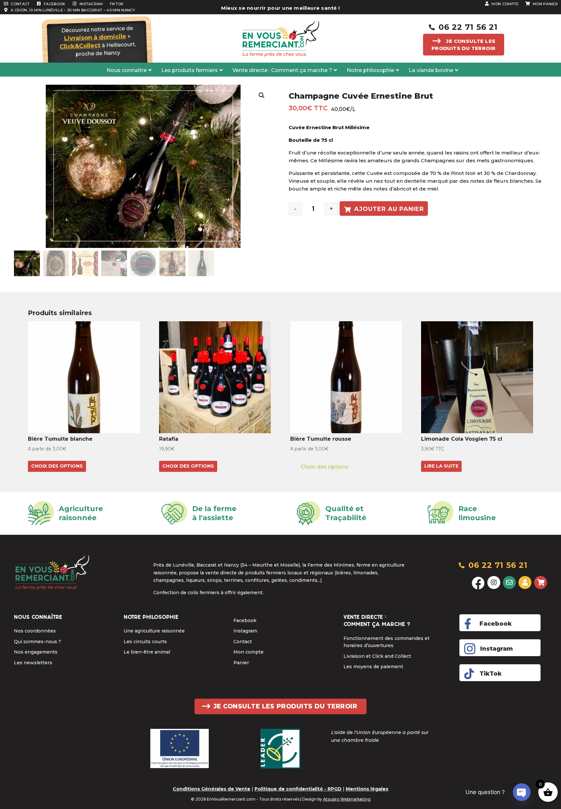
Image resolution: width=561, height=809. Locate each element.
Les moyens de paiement (373, 666)
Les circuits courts (145, 641)
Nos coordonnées (35, 631)
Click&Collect (79, 46)
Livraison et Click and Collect (377, 656)
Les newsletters (33, 663)
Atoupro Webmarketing (346, 799)
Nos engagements (35, 652)
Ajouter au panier (389, 209)
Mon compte (248, 652)
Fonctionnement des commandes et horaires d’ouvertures (386, 641)
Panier (241, 663)
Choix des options (57, 466)
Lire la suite (441, 466)
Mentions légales (367, 789)
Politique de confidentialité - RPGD (298, 789)
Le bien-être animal (147, 652)
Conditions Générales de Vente (211, 789)
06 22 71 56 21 (468, 27)
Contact (242, 641)
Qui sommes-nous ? (37, 641)
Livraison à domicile (95, 37)
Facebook (244, 620)
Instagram (245, 631)
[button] (262, 95)
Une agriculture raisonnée (154, 631)
